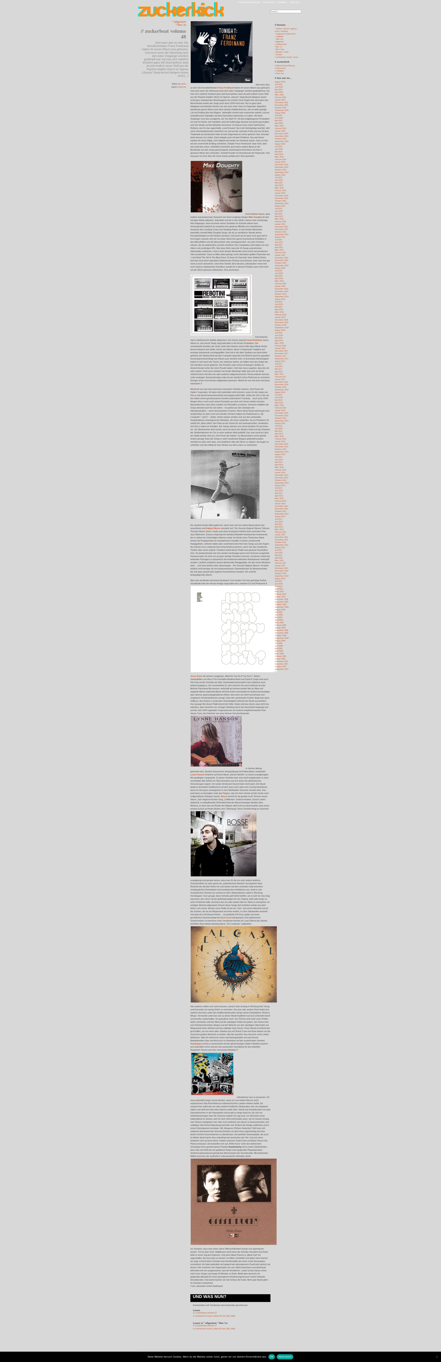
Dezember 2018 (281, 320)
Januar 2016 (280, 410)
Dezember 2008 (281, 630)
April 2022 (279, 216)
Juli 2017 (278, 364)
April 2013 (279, 496)
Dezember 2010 (281, 568)
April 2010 (279, 589)
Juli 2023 (278, 177)
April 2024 (279, 154)
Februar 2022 (280, 221)
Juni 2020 (279, 273)
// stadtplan (282, 2)
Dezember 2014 (281, 444)
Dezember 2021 (281, 227)
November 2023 (281, 167)
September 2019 (282, 296)
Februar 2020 (280, 284)
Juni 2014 (279, 459)
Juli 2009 (278, 612)
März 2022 (279, 219)
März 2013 (279, 498)
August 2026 (280, 82)
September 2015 (282, 421)
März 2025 (279, 126)
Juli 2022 (278, 209)
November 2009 (281, 602)
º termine (278, 54)
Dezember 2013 (281, 475)
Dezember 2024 (281, 133)
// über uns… (295, 2)
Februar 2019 (280, 315)
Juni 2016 (279, 397)
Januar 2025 (280, 131)
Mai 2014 (278, 462)
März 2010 (279, 591)
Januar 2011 (280, 566)
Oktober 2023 (280, 170)
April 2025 (279, 123)
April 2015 (279, 434)
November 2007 (281, 664)
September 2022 (282, 203)
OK (271, 1356)
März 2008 (279, 654)
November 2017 (281, 353)
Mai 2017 (278, 369)
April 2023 (279, 185)
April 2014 (279, 465)
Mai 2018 (278, 338)
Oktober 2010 (280, 573)
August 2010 (280, 579)
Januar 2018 (280, 348)
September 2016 (282, 390)
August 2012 (280, 516)
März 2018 (279, 343)
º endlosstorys (281, 44)
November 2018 (281, 322)
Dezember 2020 (281, 258)
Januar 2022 (280, 224)
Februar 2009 (280, 625)
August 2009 (280, 610)
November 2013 (281, 478)
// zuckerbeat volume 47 (206, 1313)
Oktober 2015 (280, 418)
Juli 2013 (278, 488)
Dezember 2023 (281, 165)
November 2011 (281, 540)
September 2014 (282, 452)
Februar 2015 (280, 439)
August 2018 (280, 330)
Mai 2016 (278, 400)
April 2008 (279, 651)
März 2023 (279, 188)
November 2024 (281, 136)
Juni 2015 (279, 428)
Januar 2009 (280, 628)
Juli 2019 (278, 302)
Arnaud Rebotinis (253, 340)
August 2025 (280, 113)
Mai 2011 (278, 555)
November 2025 (281, 105)
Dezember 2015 (281, 413)
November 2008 (281, 633)
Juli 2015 (278, 426)
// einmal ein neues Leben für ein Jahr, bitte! (215, 1316)
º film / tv (181, 24)
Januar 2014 (280, 472)
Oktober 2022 (280, 201)
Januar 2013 (280, 503)
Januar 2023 (280, 193)
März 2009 (279, 622)
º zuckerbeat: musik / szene (286, 57)
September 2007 (282, 669)
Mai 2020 (278, 276)
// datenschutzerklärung (249, 2)
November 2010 (281, 571)
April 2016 (279, 403)
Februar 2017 (280, 377)
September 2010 (282, 576)
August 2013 (280, 485)
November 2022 (281, 198)
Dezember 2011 (281, 537)
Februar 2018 (280, 346)
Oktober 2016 (280, 387)
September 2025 (282, 110)
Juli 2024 (278, 146)
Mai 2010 (278, 586)
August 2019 (280, 299)
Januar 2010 (280, 597)
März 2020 (279, 281)
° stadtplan (279, 36)
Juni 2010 (279, 584)
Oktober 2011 (280, 542)
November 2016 (281, 384)
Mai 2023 (278, 183)
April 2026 (279, 92)
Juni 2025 (279, 118)
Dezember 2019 (281, 289)
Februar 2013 (280, 501)
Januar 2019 (280, 317)
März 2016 (279, 405)
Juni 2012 (279, 522)
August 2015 (280, 423)
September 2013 (282, 483)
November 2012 (281, 509)
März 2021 (279, 250)
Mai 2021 (278, 245)
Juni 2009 (279, 615)
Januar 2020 (280, 286)
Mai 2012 (278, 524)
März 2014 (279, 467)
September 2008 (282, 638)
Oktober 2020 (280, 263)
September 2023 (282, 172)
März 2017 (279, 374)
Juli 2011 (278, 550)
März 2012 (279, 529)
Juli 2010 (278, 581)
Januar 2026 (280, 100)
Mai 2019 (278, 307)
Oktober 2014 (280, 449)
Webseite (182, 87)
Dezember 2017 (281, 351)
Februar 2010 (280, 594)
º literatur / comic (282, 52)
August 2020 (280, 268)
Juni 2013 (279, 491)
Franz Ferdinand (226, 88)
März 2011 (279, 560)
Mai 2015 (278, 431)
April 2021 (279, 247)
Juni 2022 (279, 211)
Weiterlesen (285, 1356)
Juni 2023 (279, 180)
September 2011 (281, 545)
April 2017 (279, 372)
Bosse (224, 796)
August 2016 (280, 392)
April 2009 (279, 620)
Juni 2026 (279, 87)
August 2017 (280, 361)
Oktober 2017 (280, 356)
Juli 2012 (278, 519)
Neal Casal (225, 917)
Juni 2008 (279, 646)
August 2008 (280, 641)
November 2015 (281, 415)
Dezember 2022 (281, 196)
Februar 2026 (280, 97)
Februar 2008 (280, 656)
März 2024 (279, 157)
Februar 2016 (280, 408)
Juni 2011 (279, 553)
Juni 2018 (279, 335)
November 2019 (281, 291)
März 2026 (279, 95)
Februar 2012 (280, 532)
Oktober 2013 (280, 480)
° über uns (279, 39)
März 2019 (279, 312)
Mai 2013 (278, 493)
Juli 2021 (278, 240)
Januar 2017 (280, 379)
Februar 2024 (280, 159)
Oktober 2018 (280, 325)
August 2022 (280, 206)
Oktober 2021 (280, 232)
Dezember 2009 (281, 599)
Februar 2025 (280, 128)
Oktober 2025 (280, 108)
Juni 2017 (279, 366)
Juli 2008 (278, 643)
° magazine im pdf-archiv (285, 34)
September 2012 (282, 514)
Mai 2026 (278, 89)
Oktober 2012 (280, 511)
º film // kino (279, 49)
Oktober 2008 (280, 635)
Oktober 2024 (280, 139)
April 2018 (279, 340)
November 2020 (281, 260)
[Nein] (436, 1357)
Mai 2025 (278, 121)
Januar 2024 (280, 162)
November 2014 (281, 447)
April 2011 (279, 558)
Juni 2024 (279, 149)
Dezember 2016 (281, 382)
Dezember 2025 (281, 102)
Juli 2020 (278, 271)
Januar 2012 (280, 535)
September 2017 (282, 359)
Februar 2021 (280, 252)
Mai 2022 (278, 214)
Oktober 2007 (280, 666)
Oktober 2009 (280, 604)
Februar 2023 (280, 190)
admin (183, 84)
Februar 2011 (280, 563)
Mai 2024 (278, 152)
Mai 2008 (278, 648)
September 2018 (282, 328)
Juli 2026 (278, 84)
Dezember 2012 (281, 506)
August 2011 (280, 547)
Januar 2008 (280, 659)
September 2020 (282, 265)
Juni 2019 (279, 304)
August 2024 (280, 144)
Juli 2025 (278, 115)
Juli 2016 (278, 395)
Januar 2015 (280, 441)
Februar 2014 (280, 470)
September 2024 (282, 141)
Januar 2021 (280, 255)
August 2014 (280, 454)
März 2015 (279, 436)
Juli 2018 (278, 333)
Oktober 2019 (280, 294)
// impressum (268, 2)
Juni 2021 (279, 242)
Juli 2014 (278, 457)
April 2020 (279, 278)
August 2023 (280, 175)
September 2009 (282, 607)
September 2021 (282, 234)
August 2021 (280, 237)
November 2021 (281, 229)
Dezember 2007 (281, 661)
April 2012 (279, 527)
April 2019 (279, 309)
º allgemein (179, 21)
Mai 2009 (278, 617)
